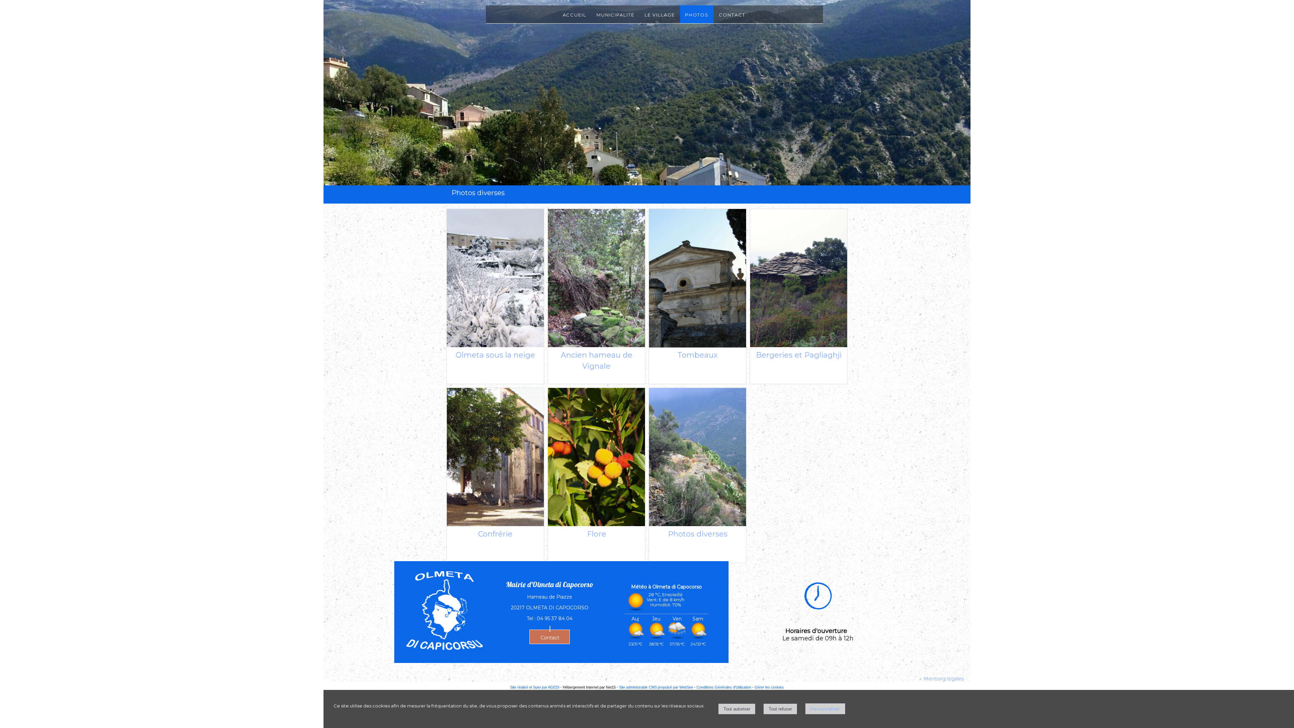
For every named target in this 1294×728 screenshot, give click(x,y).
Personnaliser (825, 708)
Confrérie (495, 534)
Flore (596, 534)
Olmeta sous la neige (495, 355)
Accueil (574, 14)
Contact (732, 14)
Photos (697, 14)
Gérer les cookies (769, 687)
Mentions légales (944, 679)
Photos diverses (698, 534)
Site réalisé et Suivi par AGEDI (534, 687)
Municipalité (615, 14)
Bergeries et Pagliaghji (799, 355)
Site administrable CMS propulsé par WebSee (656, 687)
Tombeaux (697, 355)
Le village (660, 14)
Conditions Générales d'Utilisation (724, 687)
